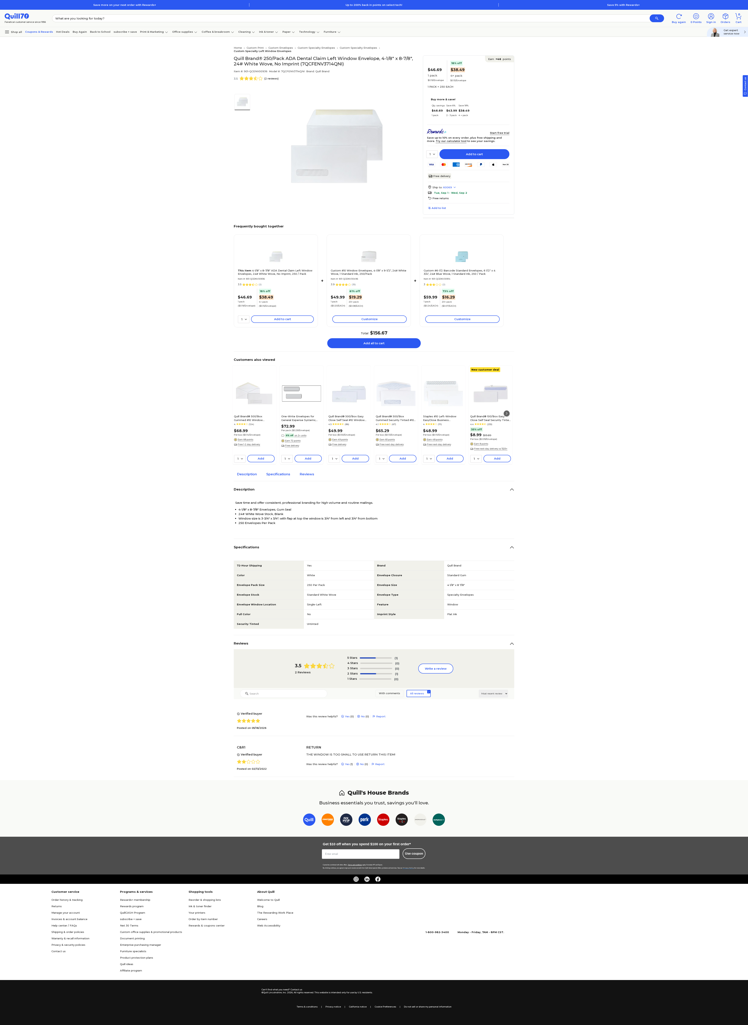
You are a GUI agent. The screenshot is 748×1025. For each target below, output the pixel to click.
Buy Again (80, 31)
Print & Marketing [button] (152, 31)
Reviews (307, 474)
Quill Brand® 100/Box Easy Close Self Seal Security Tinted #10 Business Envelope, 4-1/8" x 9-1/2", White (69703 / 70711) (490, 418)
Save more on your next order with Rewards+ (124, 4)
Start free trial (499, 132)
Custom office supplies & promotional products (151, 931)
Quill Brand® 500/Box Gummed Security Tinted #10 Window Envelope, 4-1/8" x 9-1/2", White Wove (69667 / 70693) (395, 418)
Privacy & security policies (68, 944)
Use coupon (414, 853)
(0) (397, 663)
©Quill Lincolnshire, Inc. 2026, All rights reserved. (287, 992)
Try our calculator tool (451, 141)
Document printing (132, 938)
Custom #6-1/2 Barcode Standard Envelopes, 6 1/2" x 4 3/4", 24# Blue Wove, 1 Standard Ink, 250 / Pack (459, 272)
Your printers (197, 912)
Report (380, 716)
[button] (657, 18)
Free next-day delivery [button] (392, 444)
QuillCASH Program (132, 912)
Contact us (58, 951)
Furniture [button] (330, 31)
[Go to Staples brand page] (383, 820)
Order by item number (203, 919)
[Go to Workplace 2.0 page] (439, 820)
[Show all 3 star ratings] (376, 668)
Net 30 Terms (129, 925)
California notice (358, 1006)
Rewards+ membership (135, 899)
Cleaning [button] (244, 31)
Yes (347, 716)
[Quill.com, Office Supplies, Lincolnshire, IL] (247, 991)
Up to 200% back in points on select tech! (374, 4)
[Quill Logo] (17, 16)
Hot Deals (63, 31)
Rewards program (132, 906)
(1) (396, 658)
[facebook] (378, 879)
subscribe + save (125, 31)
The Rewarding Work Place (275, 912)
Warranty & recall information (70, 938)
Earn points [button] (499, 59)
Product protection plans (136, 957)
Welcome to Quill (268, 899)
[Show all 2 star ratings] (376, 674)
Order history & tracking (67, 899)
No (363, 716)
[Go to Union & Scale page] (420, 820)
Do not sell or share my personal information (428, 1006)
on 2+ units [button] (300, 435)
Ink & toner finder (200, 906)
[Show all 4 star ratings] (376, 663)
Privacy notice (333, 1006)
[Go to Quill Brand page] (309, 820)
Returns (56, 906)
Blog (260, 906)
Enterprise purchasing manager (140, 944)
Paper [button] (286, 31)
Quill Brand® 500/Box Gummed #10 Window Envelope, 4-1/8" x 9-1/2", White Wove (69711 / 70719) (254, 418)
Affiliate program (131, 970)
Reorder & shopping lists (205, 899)
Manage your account (65, 912)
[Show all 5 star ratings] (376, 658)
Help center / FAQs (64, 925)
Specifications (278, 474)
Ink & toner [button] (266, 31)
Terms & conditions (307, 1006)
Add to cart (474, 154)
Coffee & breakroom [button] (216, 31)
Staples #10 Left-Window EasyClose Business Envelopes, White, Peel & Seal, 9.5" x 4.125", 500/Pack (443, 418)
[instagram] (356, 879)
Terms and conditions (355, 865)
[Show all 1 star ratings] (375, 679)
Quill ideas (126, 964)
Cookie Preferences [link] (385, 1006)
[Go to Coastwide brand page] (327, 820)
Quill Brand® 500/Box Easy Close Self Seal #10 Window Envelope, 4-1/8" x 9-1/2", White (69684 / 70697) (348, 418)
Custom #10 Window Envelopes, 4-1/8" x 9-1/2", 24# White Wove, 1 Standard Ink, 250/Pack (368, 272)
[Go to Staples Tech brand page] (402, 820)
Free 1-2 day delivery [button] (249, 444)
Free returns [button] (440, 198)
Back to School (100, 31)
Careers (262, 919)
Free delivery (441, 176)
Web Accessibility (268, 925)
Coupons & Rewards (39, 31)
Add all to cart (374, 343)
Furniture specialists (133, 951)
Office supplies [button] (182, 31)
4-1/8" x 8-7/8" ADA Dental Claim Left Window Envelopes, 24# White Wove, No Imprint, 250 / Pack (275, 272)
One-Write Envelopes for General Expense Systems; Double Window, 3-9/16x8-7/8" (301, 418)
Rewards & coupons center (207, 925)
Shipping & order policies (67, 931)
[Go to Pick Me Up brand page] (346, 820)
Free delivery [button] (292, 445)
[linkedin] (367, 879)
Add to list (439, 208)
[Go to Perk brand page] (364, 820)
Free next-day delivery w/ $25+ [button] (490, 448)
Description (247, 474)
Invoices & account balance (69, 919)
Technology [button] (307, 31)
